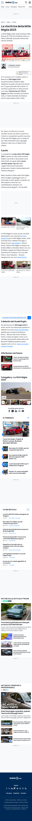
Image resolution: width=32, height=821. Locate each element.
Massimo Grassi (14, 65)
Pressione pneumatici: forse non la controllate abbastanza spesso (14, 538)
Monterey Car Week (14, 550)
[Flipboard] (15, 788)
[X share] (13, 411)
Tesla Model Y (16, 243)
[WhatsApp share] (19, 411)
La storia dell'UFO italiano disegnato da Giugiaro (16, 515)
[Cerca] (26, 2)
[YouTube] (23, 788)
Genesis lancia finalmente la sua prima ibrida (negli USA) (15, 530)
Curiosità (12, 557)
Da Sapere (14, 7)
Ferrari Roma (22, 257)
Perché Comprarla (14, 525)
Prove (7, 7)
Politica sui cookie (22, 800)
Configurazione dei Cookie (11, 802)
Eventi (14, 22)
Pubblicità (16, 793)
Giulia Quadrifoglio (21, 330)
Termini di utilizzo (23, 802)
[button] (3, 402)
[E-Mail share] (23, 411)
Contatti (23, 793)
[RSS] (25, 788)
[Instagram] (20, 788)
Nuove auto (12, 533)
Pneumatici (12, 540)
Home (3, 22)
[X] (9, 788)
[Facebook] (6, 788)
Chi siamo (9, 793)
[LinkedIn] (12, 788)
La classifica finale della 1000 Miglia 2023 (14, 318)
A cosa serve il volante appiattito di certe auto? (14, 562)
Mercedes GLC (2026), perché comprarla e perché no (13, 522)
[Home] (11, 2)
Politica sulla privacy (11, 800)
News (2, 7)
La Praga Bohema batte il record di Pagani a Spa (14, 554)
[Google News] (17, 788)
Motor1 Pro (21, 7)
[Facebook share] (9, 411)
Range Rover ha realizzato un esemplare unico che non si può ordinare (13, 546)
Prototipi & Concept (14, 518)
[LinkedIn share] (16, 411)
